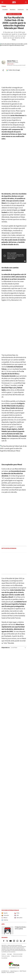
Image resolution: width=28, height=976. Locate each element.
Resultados (12, 9)
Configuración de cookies (16, 956)
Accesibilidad (4, 958)
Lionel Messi (14, 647)
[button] (3, 70)
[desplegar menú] (2, 2)
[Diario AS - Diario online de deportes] (14, 2)
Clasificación (21, 9)
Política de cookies (6, 956)
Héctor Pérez (11, 61)
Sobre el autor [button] (10, 64)
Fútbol (4, 6)
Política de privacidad (17, 954)
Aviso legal (9, 954)
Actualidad (4, 9)
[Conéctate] (26, 2)
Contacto (4, 954)
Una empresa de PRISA (14, 964)
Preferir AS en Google (14, 70)
